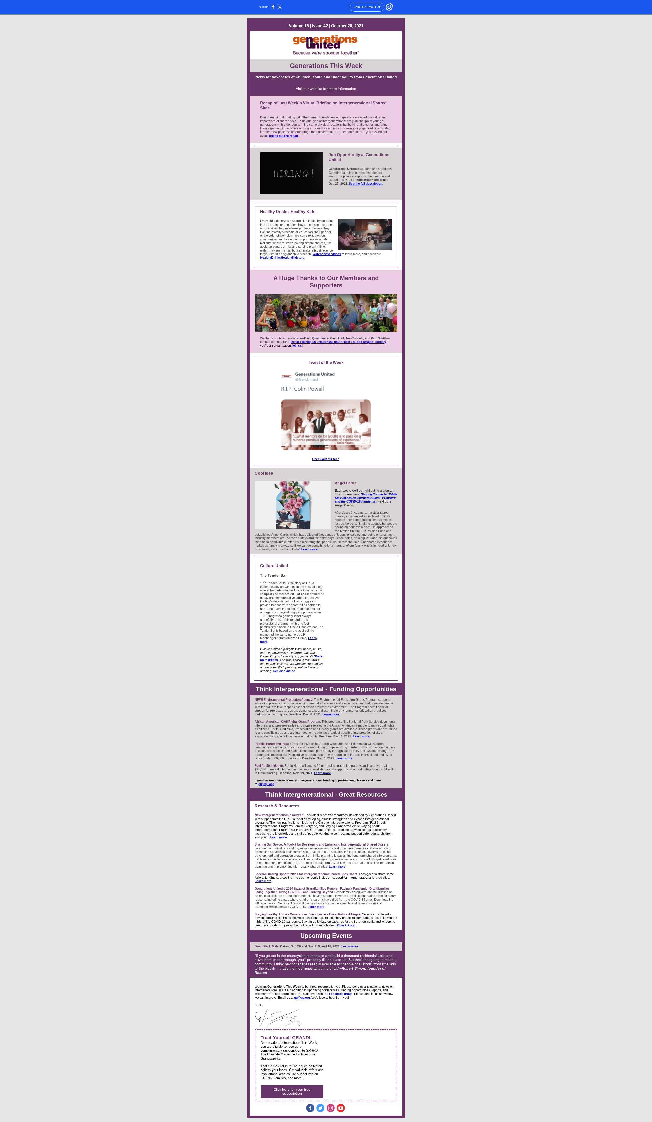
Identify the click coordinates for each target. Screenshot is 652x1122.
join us (297, 345)
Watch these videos (327, 254)
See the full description (365, 184)
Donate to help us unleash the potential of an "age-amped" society (338, 342)
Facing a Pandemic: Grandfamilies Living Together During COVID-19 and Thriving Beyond (322, 890)
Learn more (309, 549)
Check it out (346, 925)
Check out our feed (325, 459)
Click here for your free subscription (292, 1091)
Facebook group (340, 994)
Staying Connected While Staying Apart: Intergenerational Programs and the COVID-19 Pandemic (366, 498)
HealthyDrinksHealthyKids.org (282, 257)
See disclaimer (284, 671)
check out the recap (283, 136)
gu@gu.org (266, 784)
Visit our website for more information (326, 89)
